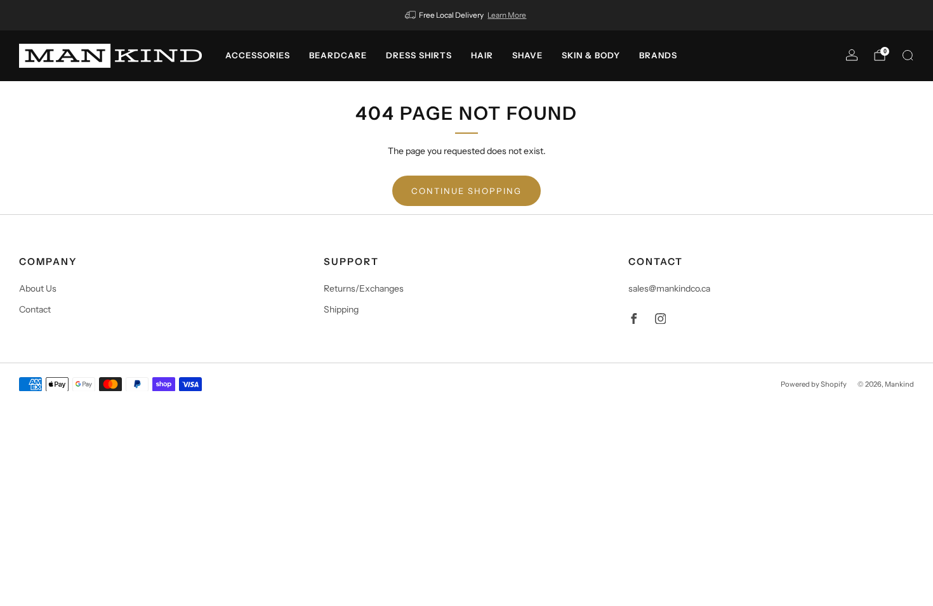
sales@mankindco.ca (669, 288)
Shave (527, 55)
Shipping (341, 309)
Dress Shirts (419, 55)
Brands (658, 55)
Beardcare (338, 55)
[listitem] (466, 15)
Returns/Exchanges (364, 288)
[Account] (851, 55)
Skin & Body (591, 55)
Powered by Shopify (814, 384)
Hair (482, 55)
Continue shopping (466, 191)
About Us (37, 288)
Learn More (506, 15)
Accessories (257, 55)
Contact (35, 309)
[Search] (907, 55)
